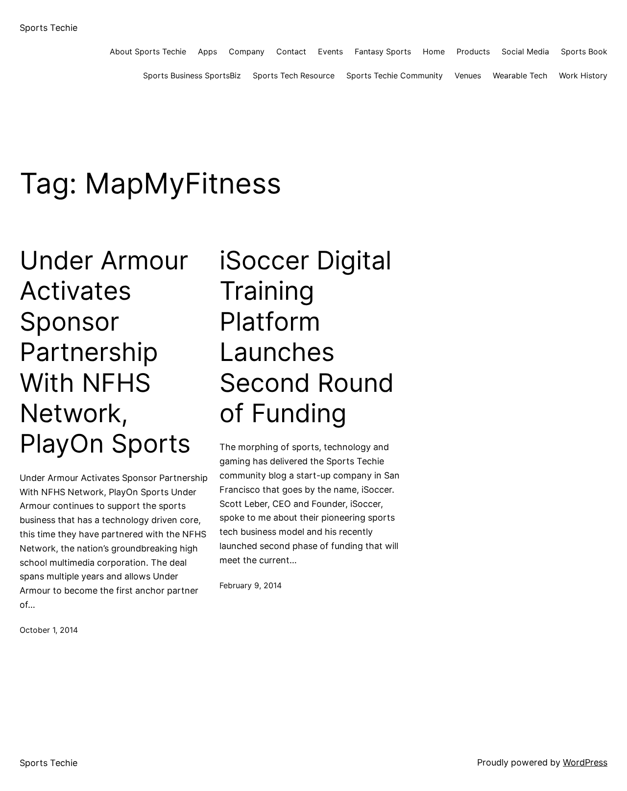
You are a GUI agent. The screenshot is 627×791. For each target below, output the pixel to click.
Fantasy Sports (383, 51)
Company (247, 51)
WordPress (585, 762)
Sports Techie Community (394, 75)
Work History (583, 75)
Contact (291, 51)
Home (434, 51)
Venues (468, 75)
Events (330, 51)
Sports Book (584, 51)
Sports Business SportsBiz (192, 75)
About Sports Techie (148, 51)
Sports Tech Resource (294, 75)
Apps (207, 51)
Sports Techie (48, 28)
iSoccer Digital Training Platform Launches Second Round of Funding (306, 337)
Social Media (525, 51)
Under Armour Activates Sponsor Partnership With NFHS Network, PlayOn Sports (105, 352)
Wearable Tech (520, 75)
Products (473, 51)
